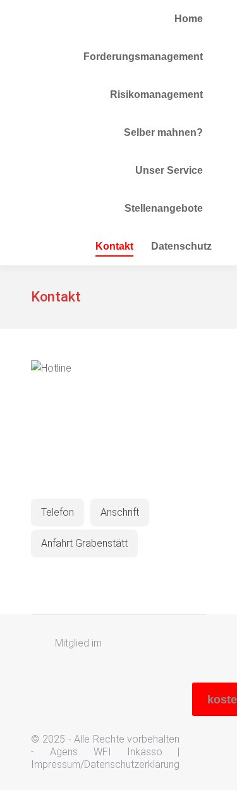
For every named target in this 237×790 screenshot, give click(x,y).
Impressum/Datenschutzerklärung (105, 764)
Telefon (57, 512)
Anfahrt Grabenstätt (84, 543)
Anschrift (119, 512)
